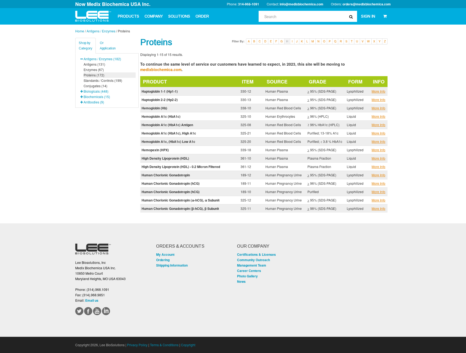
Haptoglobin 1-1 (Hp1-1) (160, 91)
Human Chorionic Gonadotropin (166, 175)
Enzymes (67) (94, 69)
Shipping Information (172, 265)
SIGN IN (368, 16)
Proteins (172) (94, 75)
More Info (378, 91)
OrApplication (108, 45)
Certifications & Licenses (256, 254)
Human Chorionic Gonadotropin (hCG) (171, 183)
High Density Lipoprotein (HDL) (165, 158)
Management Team (251, 265)
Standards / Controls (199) (103, 80)
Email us (91, 300)
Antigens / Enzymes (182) (102, 58)
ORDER (202, 16)
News (241, 281)
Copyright (188, 344)
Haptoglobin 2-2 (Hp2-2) (160, 99)
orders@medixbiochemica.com (366, 4)
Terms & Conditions (164, 344)
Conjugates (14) (95, 85)
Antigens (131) (94, 64)
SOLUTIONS (179, 16)
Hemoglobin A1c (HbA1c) (161, 116)
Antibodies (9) (94, 102)
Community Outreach (253, 259)
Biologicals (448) (96, 91)
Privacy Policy (137, 344)
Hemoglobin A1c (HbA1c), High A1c (169, 133)
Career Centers (249, 270)
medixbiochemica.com (160, 69)
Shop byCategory (85, 45)
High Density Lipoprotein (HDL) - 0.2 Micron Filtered (181, 166)
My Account (165, 254)
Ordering (163, 259)
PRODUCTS (128, 16)
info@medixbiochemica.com (301, 4)
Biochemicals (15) (97, 96)
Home (79, 31)
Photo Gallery (247, 276)
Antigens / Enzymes (101, 31)
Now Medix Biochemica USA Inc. (112, 4)
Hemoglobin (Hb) (154, 108)
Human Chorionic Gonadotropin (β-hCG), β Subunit (180, 208)
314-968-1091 (248, 4)
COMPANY (154, 16)
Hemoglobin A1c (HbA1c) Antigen (167, 124)
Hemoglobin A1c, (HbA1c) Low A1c (168, 141)
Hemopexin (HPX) (155, 149)
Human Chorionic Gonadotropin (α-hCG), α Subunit (181, 200)
